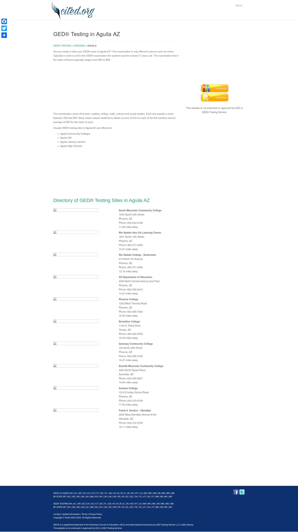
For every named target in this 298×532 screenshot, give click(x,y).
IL (125, 493)
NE (78, 496)
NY (101, 496)
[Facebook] (4, 21)
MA (145, 493)
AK (71, 493)
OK (110, 496)
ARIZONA (79, 45)
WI (161, 496)
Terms (84, 514)
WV (165, 496)
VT (152, 496)
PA (119, 496)
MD (150, 493)
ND (73, 496)
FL (106, 493)
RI (123, 496)
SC (127, 496)
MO (168, 493)
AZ (84, 493)
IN (128, 493)
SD (131, 496)
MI (159, 493)
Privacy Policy (95, 514)
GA (110, 493)
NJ (87, 496)
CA (88, 493)
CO (93, 493)
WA (157, 496)
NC (69, 496)
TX (140, 496)
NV (96, 496)
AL (75, 493)
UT (144, 496)
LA (141, 493)
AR (79, 493)
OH (105, 496)
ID (122, 493)
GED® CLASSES (61, 493)
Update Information (71, 514)
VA (148, 496)
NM (91, 496)
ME (154, 493)
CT (97, 493)
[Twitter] (4, 28)
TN (136, 496)
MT (64, 496)
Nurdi (67, 517)
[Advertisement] (116, 86)
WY (170, 496)
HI (114, 493)
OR (114, 496)
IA (118, 493)
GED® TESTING (62, 45)
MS (173, 493)
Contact (57, 514)
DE (102, 493)
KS (132, 493)
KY (136, 493)
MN (163, 493)
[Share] (4, 35)
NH (83, 496)
